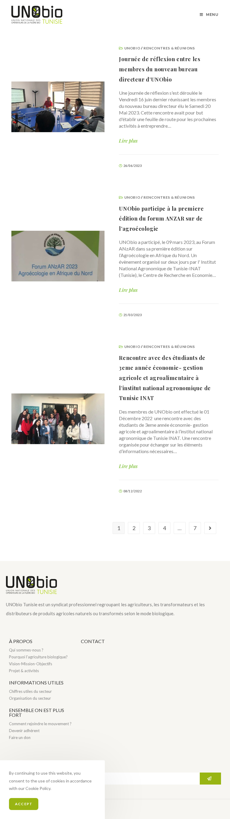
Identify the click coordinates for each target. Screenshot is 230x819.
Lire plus (128, 141)
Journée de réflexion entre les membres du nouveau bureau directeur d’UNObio (159, 69)
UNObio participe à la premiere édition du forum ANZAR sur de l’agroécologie (161, 218)
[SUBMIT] (210, 779)
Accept (23, 804)
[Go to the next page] (210, 528)
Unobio (132, 48)
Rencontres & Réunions (169, 48)
